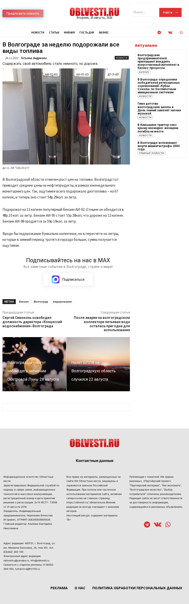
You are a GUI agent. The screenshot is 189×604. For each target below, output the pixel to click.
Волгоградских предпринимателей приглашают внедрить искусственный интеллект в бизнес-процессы (158, 61)
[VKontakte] (170, 32)
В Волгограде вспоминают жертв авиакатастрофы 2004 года (159, 146)
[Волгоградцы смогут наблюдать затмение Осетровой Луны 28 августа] (34, 364)
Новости (122, 57)
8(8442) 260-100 (13, 551)
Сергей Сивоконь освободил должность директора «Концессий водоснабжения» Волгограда (32, 322)
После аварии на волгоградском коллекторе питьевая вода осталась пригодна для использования (102, 324)
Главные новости (151, 153)
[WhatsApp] (181, 32)
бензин (24, 301)
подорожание (62, 301)
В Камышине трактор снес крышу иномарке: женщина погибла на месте (158, 128)
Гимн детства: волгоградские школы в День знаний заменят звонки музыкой (159, 108)
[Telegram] (159, 32)
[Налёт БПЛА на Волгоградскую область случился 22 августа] (98, 364)
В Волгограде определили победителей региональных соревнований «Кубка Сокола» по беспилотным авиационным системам (159, 86)
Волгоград (40, 301)
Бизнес (144, 72)
